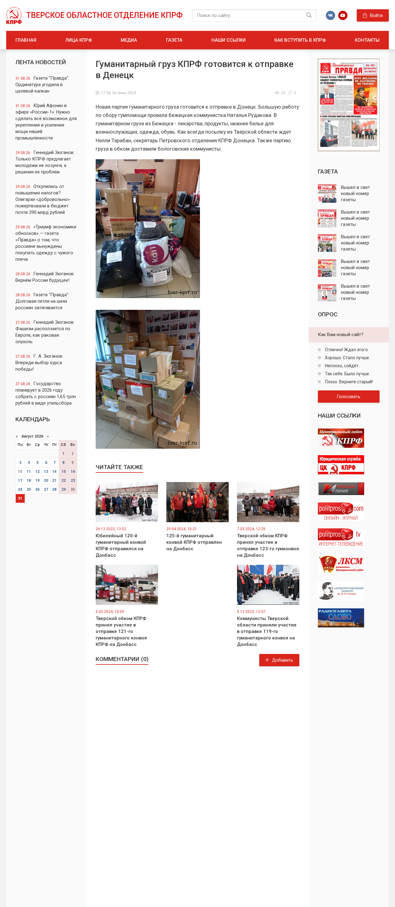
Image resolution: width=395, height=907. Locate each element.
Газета (174, 40)
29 (63, 489)
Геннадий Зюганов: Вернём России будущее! (44, 277)
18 (29, 480)
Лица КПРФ (78, 40)
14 (54, 471)
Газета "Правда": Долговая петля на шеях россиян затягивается (42, 301)
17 (20, 480)
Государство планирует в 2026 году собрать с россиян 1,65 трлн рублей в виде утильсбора (45, 393)
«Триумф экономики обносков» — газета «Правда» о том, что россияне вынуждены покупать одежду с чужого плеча (45, 243)
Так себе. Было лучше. (347, 373)
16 (73, 471)
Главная (25, 40)
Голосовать (348, 396)
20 (46, 480)
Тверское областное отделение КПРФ (104, 15)
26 (37, 489)
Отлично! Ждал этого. (346, 349)
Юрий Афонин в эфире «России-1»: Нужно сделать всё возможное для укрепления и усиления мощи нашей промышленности (46, 122)
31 (20, 498)
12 (37, 471)
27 (46, 489)
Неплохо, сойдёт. (342, 365)
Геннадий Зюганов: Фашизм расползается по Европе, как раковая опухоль (44, 331)
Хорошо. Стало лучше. (347, 357)
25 (29, 489)
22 (63, 480)
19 (37, 480)
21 (54, 480)
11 (29, 471)
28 (54, 489)
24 (20, 489)
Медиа (129, 40)
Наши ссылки (228, 40)
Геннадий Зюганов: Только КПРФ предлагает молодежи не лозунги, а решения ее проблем (44, 162)
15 (63, 471)
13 (46, 471)
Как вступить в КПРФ (300, 40)
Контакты (367, 40)
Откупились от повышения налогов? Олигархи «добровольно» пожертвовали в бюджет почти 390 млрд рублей (42, 199)
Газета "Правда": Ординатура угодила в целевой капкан (42, 84)
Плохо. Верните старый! (348, 381)
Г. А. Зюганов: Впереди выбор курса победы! (39, 362)
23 (73, 480)
